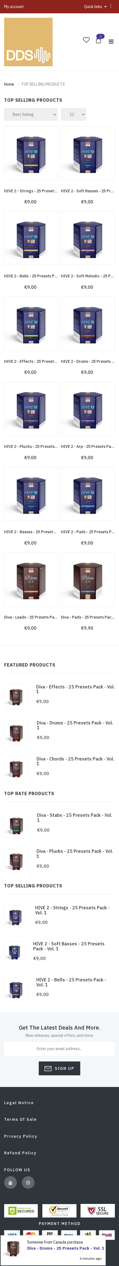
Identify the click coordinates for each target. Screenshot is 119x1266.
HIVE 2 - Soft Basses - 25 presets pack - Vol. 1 (69, 946)
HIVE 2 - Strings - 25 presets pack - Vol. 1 (41, 190)
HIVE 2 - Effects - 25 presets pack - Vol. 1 (41, 361)
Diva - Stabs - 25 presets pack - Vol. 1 (74, 817)
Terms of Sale (20, 1119)
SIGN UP (63, 1068)
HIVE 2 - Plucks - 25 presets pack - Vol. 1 (41, 446)
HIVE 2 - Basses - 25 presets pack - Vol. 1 (41, 531)
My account (14, 6)
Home (9, 84)
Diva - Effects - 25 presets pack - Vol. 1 (75, 689)
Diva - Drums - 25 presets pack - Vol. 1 (75, 725)
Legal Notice (19, 1102)
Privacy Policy (20, 1136)
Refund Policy (20, 1152)
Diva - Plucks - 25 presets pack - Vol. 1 (75, 853)
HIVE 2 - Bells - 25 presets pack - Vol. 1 (39, 276)
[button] (95, 6)
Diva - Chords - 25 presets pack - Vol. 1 (75, 761)
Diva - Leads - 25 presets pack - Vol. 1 (38, 617)
